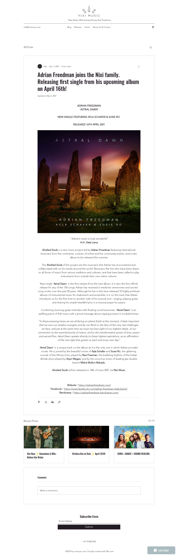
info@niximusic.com (32, 27)
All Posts (28, 47)
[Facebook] (153, 27)
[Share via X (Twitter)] (45, 402)
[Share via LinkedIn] (52, 402)
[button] (150, 47)
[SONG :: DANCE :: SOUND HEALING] (134, 437)
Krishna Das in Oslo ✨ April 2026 (88, 453)
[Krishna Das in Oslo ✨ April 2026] (89, 437)
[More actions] (138, 66)
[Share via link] (59, 402)
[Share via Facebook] (39, 402)
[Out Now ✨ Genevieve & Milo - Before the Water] (44, 437)
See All (151, 420)
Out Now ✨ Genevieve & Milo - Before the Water (42, 455)
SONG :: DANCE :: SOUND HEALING (133, 453)
